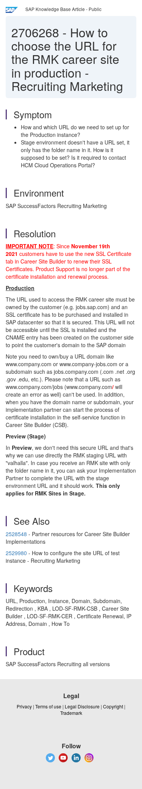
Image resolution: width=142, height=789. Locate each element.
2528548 (17, 534)
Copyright (113, 706)
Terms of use (48, 706)
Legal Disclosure (82, 706)
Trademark (71, 713)
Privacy (24, 706)
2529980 (16, 553)
